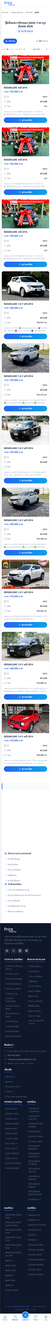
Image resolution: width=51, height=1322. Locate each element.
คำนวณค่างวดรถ (13, 1086)
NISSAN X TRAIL (35, 1274)
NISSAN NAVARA (36, 1249)
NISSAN (29, 12)
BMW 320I (10, 1280)
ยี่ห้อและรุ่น (33, 996)
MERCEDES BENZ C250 (14, 1239)
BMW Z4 (9, 1285)
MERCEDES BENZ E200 (14, 1216)
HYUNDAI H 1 (34, 1199)
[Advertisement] (25, 819)
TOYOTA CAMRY (13, 988)
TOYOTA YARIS (12, 1026)
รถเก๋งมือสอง (13, 864)
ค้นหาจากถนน (34, 1011)
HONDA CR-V (12, 1118)
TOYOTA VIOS (12, 1021)
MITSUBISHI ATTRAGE (34, 1162)
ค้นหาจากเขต (34, 1016)
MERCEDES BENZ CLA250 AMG (14, 1224)
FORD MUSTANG (13, 1163)
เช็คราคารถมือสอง (15, 911)
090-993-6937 (14, 1055)
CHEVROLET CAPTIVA (34, 1117)
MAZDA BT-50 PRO (37, 1225)
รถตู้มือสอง (12, 875)
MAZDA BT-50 (34, 1230)
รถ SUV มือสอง (14, 880)
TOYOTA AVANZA (13, 984)
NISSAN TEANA (35, 1136)
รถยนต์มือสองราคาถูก (17, 906)
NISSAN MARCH (35, 1264)
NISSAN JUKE (34, 1131)
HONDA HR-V (12, 1128)
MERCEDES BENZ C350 (14, 1231)
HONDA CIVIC (12, 1113)
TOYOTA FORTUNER (11, 1000)
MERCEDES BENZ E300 (14, 1246)
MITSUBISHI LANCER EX (34, 1155)
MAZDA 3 (32, 1239)
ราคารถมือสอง (14, 900)
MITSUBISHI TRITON (34, 1170)
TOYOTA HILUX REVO (12, 1007)
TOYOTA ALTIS (12, 974)
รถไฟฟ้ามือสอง (14, 859)
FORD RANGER (12, 1168)
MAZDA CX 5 (34, 1220)
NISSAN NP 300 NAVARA (35, 1125)
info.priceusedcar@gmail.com (22, 1059)
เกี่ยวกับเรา (10, 1076)
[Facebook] (7, 950)
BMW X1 (9, 1260)
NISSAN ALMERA (36, 1259)
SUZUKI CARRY (35, 1141)
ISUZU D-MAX (12, 1138)
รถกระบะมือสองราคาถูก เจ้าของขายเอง (24, 895)
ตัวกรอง (12, 41)
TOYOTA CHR (12, 993)
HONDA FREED (12, 1123)
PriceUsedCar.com (20, 1306)
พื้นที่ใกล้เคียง (34, 1006)
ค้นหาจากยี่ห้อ (34, 991)
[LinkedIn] (20, 950)
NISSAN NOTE (35, 1254)
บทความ (9, 1091)
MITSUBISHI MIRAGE (34, 1178)
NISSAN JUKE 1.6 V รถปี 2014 (18, 304)
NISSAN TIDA (34, 1269)
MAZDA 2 (32, 1235)
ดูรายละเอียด (27, 120)
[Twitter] (13, 950)
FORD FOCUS (12, 1158)
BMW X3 (9, 1275)
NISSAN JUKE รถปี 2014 (15, 87)
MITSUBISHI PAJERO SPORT (35, 1193)
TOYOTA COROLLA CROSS (14, 967)
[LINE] (26, 950)
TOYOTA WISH (12, 1031)
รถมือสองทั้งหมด (17, 12)
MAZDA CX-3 (34, 1215)
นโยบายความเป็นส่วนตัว (16, 1096)
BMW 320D (11, 1265)
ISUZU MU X (11, 1148)
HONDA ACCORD (13, 1036)
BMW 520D (11, 1270)
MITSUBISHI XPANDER (34, 1147)
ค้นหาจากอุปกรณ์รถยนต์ (35, 1022)
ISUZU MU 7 (11, 1143)
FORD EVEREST (12, 1153)
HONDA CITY (12, 1108)
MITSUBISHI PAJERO (34, 1185)
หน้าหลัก (5, 12)
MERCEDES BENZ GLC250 (14, 1254)
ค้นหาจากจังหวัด (35, 1001)
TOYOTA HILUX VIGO (12, 1015)
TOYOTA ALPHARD (14, 978)
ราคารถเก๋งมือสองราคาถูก (19, 890)
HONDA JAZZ (11, 1133)
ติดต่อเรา (9, 1081)
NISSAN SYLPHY (35, 1244)
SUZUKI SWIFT (12, 1290)
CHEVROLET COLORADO (34, 1110)
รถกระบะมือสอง (14, 870)
